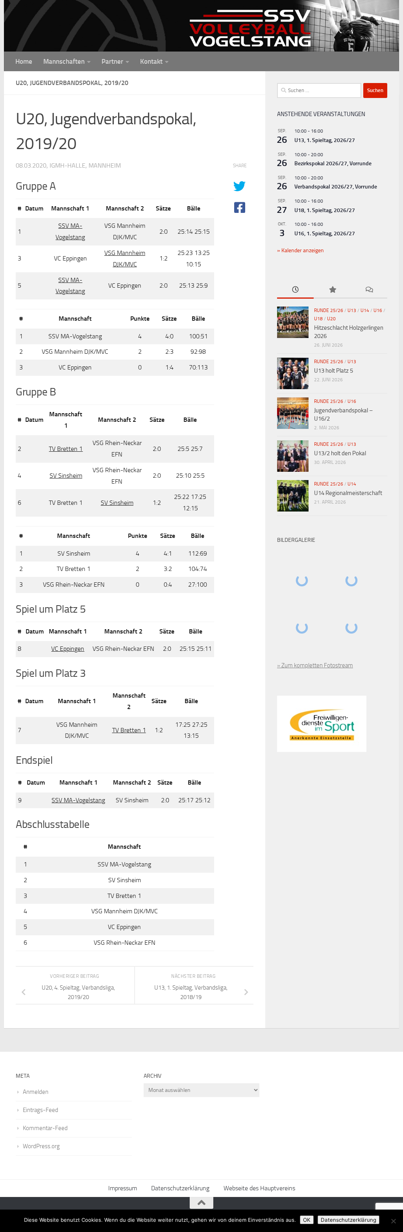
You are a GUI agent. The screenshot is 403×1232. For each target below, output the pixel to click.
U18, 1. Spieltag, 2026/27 (324, 210)
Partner (112, 61)
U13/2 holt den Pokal (340, 453)
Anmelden (35, 1091)
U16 (377, 310)
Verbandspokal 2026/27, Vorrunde (335, 186)
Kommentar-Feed (45, 1128)
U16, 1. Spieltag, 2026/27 (324, 233)
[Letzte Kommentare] (369, 290)
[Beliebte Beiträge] (332, 290)
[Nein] (393, 1221)
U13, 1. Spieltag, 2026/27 (324, 140)
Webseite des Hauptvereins (259, 1188)
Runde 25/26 (328, 310)
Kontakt (151, 61)
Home (23, 61)
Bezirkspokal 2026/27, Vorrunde (333, 163)
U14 (364, 310)
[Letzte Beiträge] (295, 290)
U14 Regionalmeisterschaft (348, 493)
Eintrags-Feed (40, 1110)
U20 (331, 318)
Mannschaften (64, 61)
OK (307, 1220)
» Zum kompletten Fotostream (315, 665)
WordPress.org (41, 1146)
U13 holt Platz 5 (333, 370)
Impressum (122, 1188)
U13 (352, 310)
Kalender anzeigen (302, 250)
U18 (318, 318)
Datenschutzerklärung (180, 1188)
